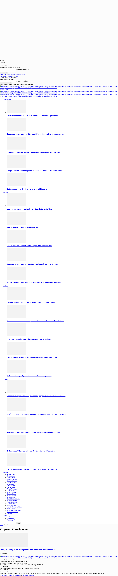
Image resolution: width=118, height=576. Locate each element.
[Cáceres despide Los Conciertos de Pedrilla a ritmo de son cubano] (16, 299)
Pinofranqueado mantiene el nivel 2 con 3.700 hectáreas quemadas (32, 116)
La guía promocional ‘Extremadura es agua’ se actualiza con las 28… (32, 469)
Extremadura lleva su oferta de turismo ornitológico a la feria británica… (34, 433)
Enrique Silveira (11, 487)
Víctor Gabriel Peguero (14, 510)
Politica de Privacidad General (9, 76)
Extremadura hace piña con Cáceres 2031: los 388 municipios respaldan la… (35, 134)
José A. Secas (11, 495)
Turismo (5, 379)
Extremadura (7, 99)
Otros (5, 515)
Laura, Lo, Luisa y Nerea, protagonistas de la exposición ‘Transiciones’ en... (28, 550)
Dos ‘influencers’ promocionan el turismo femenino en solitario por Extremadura (37, 414)
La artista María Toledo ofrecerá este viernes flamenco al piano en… (32, 357)
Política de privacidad (14, 575)
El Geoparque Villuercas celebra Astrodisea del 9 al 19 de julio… (31, 451)
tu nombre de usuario (22, 69)
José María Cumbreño (13, 499)
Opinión (5, 473)
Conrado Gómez (12, 482)
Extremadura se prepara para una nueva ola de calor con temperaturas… (34, 152)
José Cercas (11, 497)
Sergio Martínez (12, 505)
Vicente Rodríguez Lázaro (15, 507)
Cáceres (5, 192)
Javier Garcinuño (12, 492)
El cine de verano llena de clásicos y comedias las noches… (29, 339)
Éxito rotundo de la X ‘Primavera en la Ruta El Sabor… (27, 189)
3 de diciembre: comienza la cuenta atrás (22, 227)
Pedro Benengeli (12, 502)
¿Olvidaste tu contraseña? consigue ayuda (12, 74)
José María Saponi (12, 500)
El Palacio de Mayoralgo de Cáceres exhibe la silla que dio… (29, 376)
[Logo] (59, 93)
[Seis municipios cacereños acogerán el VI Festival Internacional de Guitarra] (16, 317)
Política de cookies (28, 575)
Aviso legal (3, 575)
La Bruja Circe (11, 504)
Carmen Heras (11, 477)
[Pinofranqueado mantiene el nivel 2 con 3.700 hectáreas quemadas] (16, 112)
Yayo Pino (10, 513)
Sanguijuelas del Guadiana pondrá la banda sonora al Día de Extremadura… (35, 171)
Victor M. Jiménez (12, 512)
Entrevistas (10, 518)
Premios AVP (11, 520)
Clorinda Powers (12, 481)
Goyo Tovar (10, 490)
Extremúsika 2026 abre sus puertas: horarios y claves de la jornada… (32, 264)
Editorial (9, 517)
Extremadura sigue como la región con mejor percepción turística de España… (36, 396)
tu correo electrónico (22, 81)
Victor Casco (11, 508)
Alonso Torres (11, 474)
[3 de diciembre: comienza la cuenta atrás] (16, 224)
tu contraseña (20, 71)
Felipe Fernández (12, 489)
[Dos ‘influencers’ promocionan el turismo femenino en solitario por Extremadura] (16, 411)
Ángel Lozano (11, 476)
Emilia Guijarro (11, 486)
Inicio (1, 525)
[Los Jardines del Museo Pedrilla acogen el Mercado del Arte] (16, 242)
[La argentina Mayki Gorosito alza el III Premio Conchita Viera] (16, 206)
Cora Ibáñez (10, 484)
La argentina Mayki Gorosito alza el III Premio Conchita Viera (29, 209)
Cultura (5, 286)
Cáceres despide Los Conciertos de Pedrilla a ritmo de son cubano (32, 302)
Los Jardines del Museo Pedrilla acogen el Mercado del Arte (29, 246)
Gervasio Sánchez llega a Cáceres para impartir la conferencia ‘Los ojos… (34, 282)
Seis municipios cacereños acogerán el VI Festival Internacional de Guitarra (35, 321)
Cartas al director (12, 479)
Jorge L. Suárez (11, 494)
